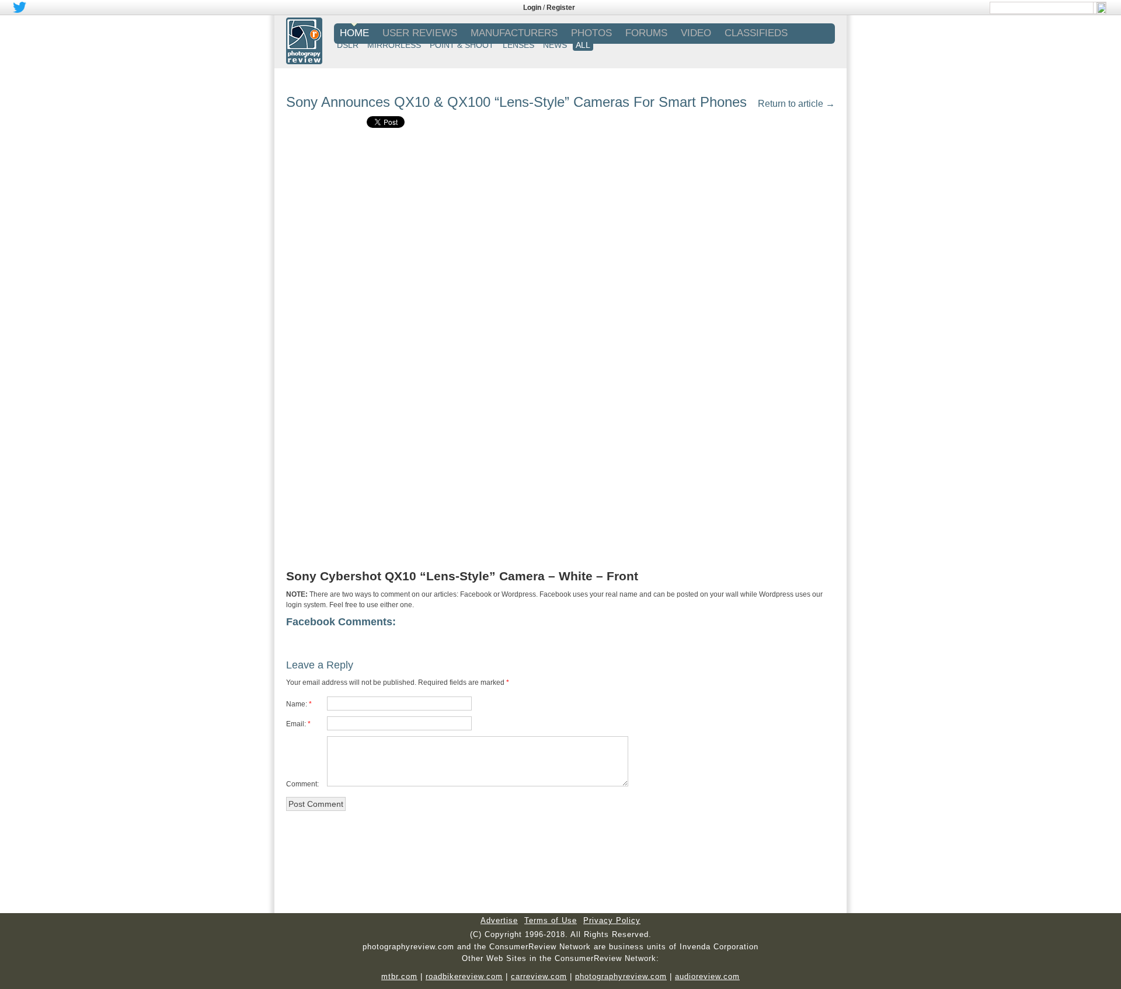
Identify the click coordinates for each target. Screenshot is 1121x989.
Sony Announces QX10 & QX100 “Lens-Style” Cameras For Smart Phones (516, 102)
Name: (296, 704)
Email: (296, 724)
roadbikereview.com (464, 976)
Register (560, 8)
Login (532, 8)
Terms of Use (550, 920)
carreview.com (539, 976)
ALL (583, 45)
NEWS (555, 45)
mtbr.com (399, 976)
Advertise (499, 920)
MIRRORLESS (394, 45)
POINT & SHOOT (462, 45)
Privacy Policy (611, 920)
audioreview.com (707, 976)
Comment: (302, 784)
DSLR (347, 45)
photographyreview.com (621, 976)
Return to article (796, 104)
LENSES (518, 45)
